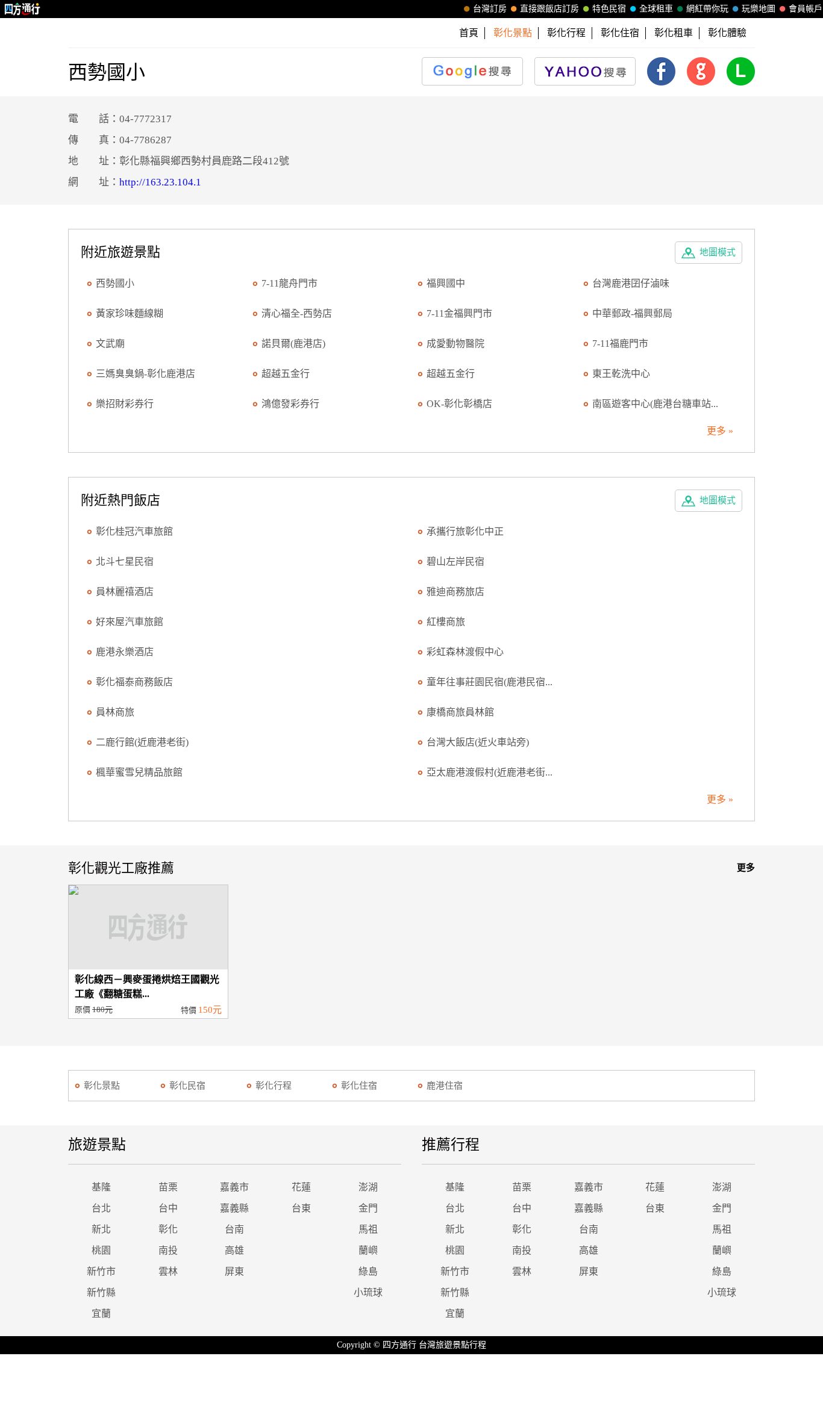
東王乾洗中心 (621, 374)
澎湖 (368, 1187)
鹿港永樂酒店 (125, 652)
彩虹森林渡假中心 (465, 652)
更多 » (720, 431)
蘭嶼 (368, 1250)
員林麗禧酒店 (125, 591)
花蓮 (301, 1187)
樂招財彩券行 (125, 404)
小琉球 (368, 1292)
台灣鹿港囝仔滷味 (630, 283)
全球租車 (656, 8)
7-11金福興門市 (459, 313)
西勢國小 (115, 283)
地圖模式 (717, 252)
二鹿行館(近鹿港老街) (142, 742)
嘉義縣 (234, 1208)
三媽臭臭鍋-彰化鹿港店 (145, 374)
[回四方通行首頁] (22, 9)
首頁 (468, 33)
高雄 (234, 1250)
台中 (168, 1208)
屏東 (234, 1271)
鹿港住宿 (445, 1085)
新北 (101, 1229)
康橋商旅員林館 (460, 712)
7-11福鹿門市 (620, 343)
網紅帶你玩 (707, 8)
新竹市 (101, 1271)
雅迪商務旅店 (455, 591)
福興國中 (446, 283)
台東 (301, 1208)
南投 (168, 1250)
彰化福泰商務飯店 (134, 682)
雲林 (168, 1271)
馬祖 (368, 1229)
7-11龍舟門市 (289, 283)
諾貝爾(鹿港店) (293, 343)
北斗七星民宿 (125, 561)
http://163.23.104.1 (160, 182)
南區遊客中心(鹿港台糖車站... (655, 404)
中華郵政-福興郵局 (632, 313)
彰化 (168, 1229)
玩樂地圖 (758, 8)
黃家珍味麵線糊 (129, 313)
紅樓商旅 (446, 622)
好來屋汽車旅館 (129, 622)
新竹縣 (101, 1292)
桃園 (101, 1250)
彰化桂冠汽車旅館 (134, 531)
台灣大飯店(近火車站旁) (478, 742)
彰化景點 (102, 1085)
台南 (234, 1229)
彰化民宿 (187, 1085)
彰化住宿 (620, 33)
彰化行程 (566, 33)
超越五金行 (285, 374)
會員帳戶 (805, 8)
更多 (746, 867)
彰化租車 (673, 33)
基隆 (101, 1187)
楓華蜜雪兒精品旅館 (139, 772)
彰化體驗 (727, 33)
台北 (101, 1208)
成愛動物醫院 (455, 343)
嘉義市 (234, 1187)
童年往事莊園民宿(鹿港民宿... (489, 682)
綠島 (368, 1271)
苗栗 (168, 1187)
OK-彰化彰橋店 (459, 404)
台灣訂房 (490, 8)
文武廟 (110, 343)
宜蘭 (101, 1313)
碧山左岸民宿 (455, 561)
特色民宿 (609, 8)
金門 (368, 1208)
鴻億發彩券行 (290, 404)
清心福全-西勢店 (296, 313)
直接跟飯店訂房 (549, 8)
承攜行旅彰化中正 (465, 531)
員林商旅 (115, 712)
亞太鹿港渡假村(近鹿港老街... (489, 772)
